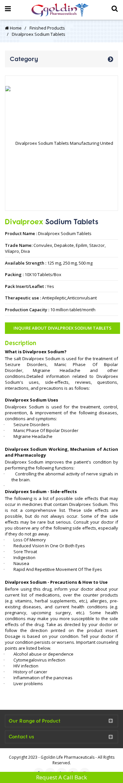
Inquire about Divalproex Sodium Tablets (62, 328)
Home (15, 28)
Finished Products (47, 28)
